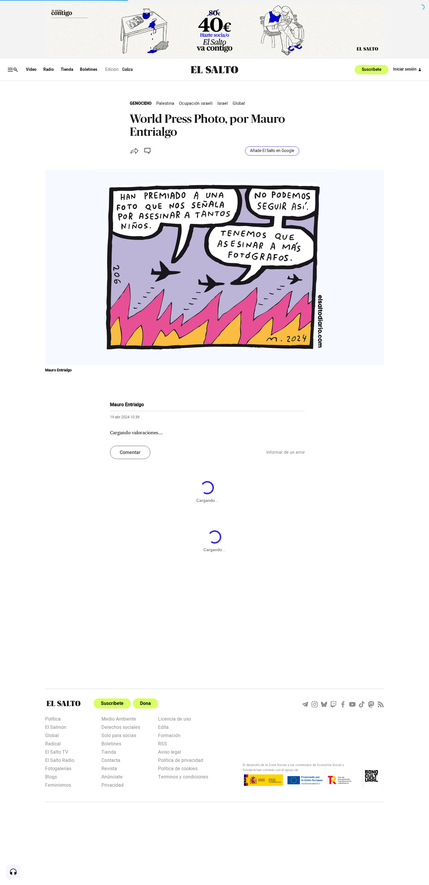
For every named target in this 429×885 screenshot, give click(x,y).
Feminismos (58, 785)
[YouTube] (352, 704)
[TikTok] (361, 704)
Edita (163, 727)
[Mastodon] (371, 704)
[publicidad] (214, 30)
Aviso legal (169, 752)
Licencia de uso (174, 718)
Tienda (67, 70)
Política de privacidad (180, 760)
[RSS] (380, 704)
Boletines (88, 70)
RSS (162, 743)
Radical (53, 743)
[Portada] (214, 70)
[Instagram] (314, 704)
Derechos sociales (120, 727)
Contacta (110, 760)
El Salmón (55, 727)
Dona (145, 703)
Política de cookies (178, 768)
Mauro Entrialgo (58, 370)
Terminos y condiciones (183, 776)
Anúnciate (112, 776)
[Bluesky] (324, 704)
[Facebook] (342, 704)
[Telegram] (305, 704)
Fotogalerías (58, 768)
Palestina (165, 103)
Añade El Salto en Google (272, 151)
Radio (48, 70)
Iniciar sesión (405, 69)
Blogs (51, 776)
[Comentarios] (148, 150)
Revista (109, 768)
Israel (222, 103)
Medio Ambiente (118, 718)
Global (239, 103)
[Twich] (333, 704)
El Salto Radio (59, 760)
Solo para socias (118, 735)
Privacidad (112, 785)
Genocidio (141, 103)
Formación (169, 735)
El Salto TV (56, 752)
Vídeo (31, 70)
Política (53, 718)
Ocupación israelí (196, 103)
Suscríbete (371, 70)
